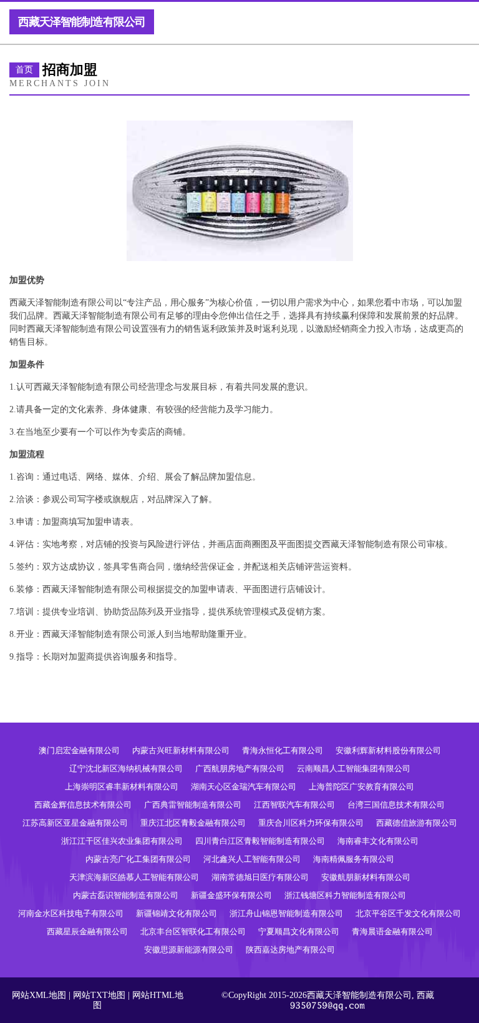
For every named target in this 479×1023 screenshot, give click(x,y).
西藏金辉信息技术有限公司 (83, 805)
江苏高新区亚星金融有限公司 (75, 823)
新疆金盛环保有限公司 (231, 895)
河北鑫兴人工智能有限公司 (252, 859)
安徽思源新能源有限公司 (188, 950)
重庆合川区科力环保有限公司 (311, 823)
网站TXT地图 (99, 995)
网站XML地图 (39, 995)
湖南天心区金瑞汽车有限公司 (243, 787)
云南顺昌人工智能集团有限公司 (353, 768)
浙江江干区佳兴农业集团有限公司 (122, 841)
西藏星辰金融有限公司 (87, 931)
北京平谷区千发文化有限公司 (408, 913)
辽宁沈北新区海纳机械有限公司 (126, 768)
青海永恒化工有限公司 (282, 750)
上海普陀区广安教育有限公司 (361, 787)
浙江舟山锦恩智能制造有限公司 (286, 913)
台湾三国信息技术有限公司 (396, 805)
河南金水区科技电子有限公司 (70, 913)
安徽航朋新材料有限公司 (365, 877)
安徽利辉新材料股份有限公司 (388, 750)
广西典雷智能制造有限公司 (192, 805)
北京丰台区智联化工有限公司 (193, 931)
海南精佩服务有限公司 (353, 859)
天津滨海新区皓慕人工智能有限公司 (134, 877)
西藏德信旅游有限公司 (416, 823)
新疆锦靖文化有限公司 (176, 913)
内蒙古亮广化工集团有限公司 (138, 859)
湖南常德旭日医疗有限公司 (260, 877)
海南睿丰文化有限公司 (378, 841)
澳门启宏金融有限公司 (79, 750)
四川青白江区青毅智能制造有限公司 (260, 841)
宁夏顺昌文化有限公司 (298, 931)
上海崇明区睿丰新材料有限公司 (121, 787)
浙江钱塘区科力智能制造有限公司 (345, 895)
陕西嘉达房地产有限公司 (290, 950)
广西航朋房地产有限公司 (239, 768)
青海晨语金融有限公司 (392, 931)
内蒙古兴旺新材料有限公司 (181, 750)
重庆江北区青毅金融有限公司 (193, 823)
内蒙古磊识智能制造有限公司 (125, 895)
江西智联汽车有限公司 (294, 805)
